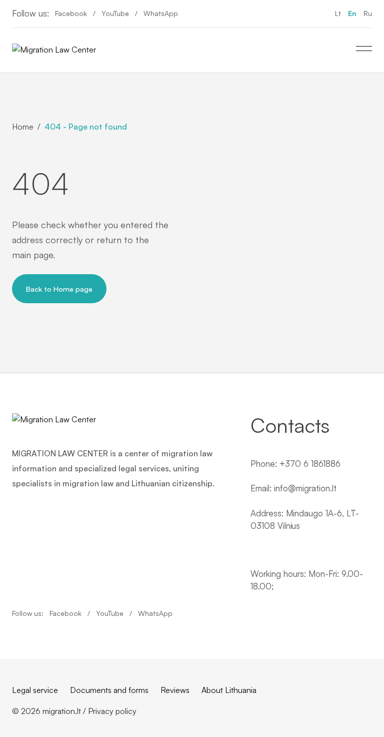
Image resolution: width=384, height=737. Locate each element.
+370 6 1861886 (310, 463)
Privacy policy (112, 711)
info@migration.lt (305, 488)
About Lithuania (229, 690)
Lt (338, 13)
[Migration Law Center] (54, 50)
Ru (368, 13)
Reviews (175, 690)
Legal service (35, 690)
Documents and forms (109, 690)
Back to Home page (59, 288)
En (352, 13)
